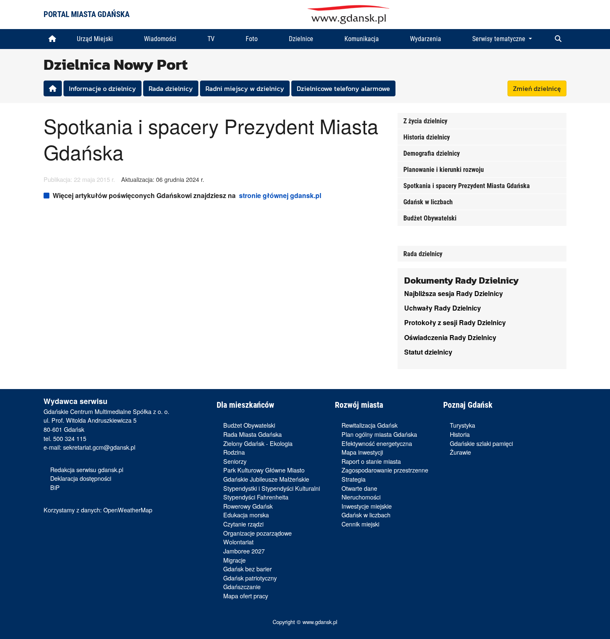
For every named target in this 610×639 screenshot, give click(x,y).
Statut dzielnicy (428, 352)
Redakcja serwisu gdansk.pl (86, 469)
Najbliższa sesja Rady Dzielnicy (453, 293)
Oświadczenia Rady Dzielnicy (450, 337)
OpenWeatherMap (127, 509)
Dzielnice (301, 39)
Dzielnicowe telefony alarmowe (343, 88)
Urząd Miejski (95, 39)
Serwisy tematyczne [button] (499, 39)
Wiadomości (160, 39)
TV (211, 39)
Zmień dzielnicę (537, 88)
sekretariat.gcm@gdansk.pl (99, 447)
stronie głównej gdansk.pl (280, 195)
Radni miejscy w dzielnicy (244, 88)
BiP (55, 487)
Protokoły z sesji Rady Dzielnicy (455, 322)
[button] (558, 39)
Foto (252, 39)
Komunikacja (361, 39)
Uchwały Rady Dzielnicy (442, 308)
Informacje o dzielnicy (102, 88)
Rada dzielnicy (171, 88)
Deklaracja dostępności (80, 478)
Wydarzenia (425, 39)
